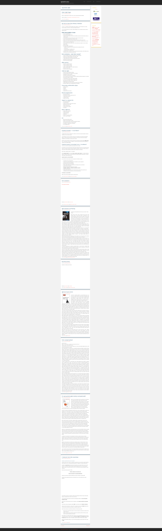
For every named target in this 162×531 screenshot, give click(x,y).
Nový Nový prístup (66, 261)
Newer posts (88, 525)
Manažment (97, 35)
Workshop (99, 44)
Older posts (62, 525)
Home (84, 1)
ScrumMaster (75, 176)
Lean (94, 35)
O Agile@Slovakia (98, 1)
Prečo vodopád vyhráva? (67, 340)
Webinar (96, 44)
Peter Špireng (68, 293)
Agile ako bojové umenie (67, 292)
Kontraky (93, 35)
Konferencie (95, 33)
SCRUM (71, 126)
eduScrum (93, 30)
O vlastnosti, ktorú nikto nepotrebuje (70, 457)
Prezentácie (67, 204)
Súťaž (97, 43)
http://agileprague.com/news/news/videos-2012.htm (73, 17)
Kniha (69, 257)
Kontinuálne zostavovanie (95, 34)
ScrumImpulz (95, 41)
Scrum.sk (96, 9)
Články (66, 176)
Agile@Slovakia (65, 2)
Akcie (93, 1)
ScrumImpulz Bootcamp (95, 42)
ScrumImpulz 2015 (89, 1)
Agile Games (96, 27)
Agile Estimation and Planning (68, 208)
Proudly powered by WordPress (64, 529)
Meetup (69, 126)
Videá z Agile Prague (66, 12)
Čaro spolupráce (65, 180)
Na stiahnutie (97, 36)
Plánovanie (71, 257)
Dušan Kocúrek (68, 13)
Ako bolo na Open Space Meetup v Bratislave (72, 23)
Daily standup (98, 29)
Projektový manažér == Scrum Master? (70, 130)
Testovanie (94, 44)
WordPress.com (75, 529)
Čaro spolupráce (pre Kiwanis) (65, 184)
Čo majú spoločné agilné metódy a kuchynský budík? (74, 396)
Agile (67, 126)
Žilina (92, 45)
